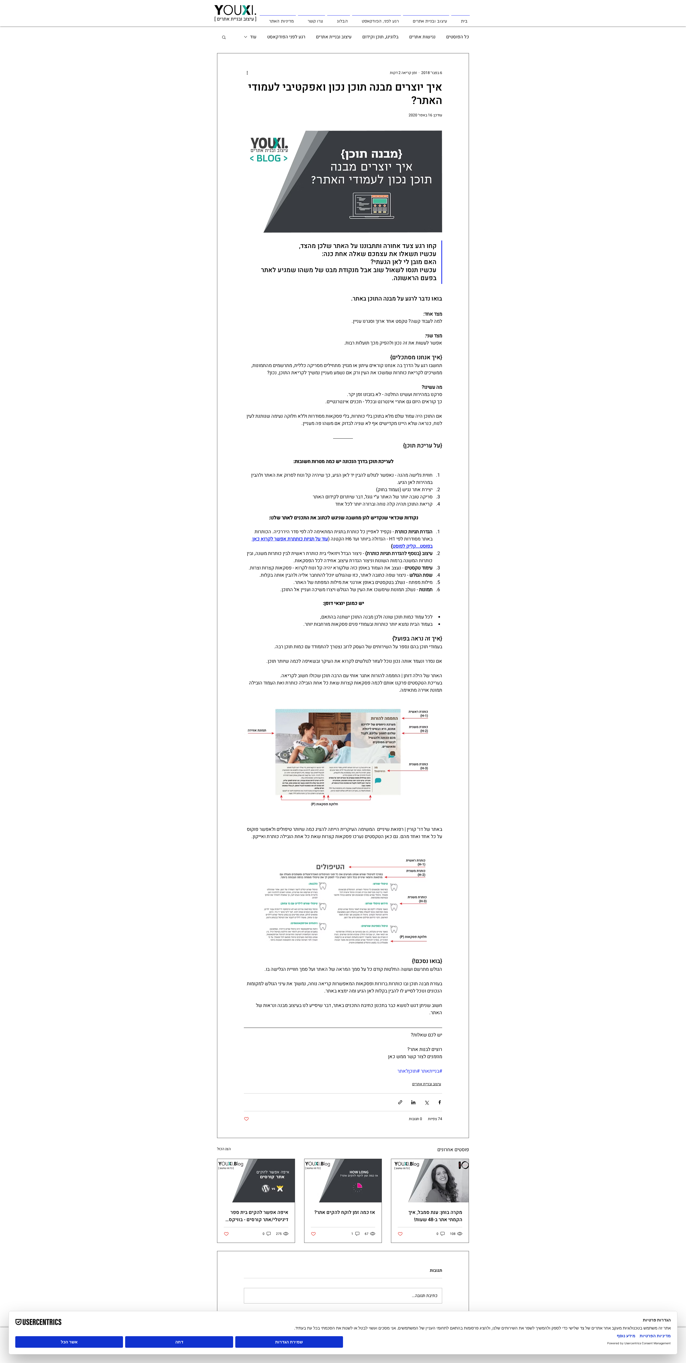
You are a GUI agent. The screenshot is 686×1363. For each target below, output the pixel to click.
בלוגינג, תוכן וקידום (380, 37)
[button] (223, 37)
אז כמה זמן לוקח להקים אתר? (344, 1212)
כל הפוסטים (457, 37)
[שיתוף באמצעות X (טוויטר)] (426, 1102)
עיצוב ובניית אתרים (334, 37)
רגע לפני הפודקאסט (286, 37)
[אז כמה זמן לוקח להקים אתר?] (343, 1180)
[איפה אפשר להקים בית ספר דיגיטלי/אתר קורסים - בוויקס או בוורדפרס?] (256, 1180)
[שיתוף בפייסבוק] (439, 1102)
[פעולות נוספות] (247, 72)
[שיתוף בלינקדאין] (413, 1102)
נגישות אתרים (422, 37)
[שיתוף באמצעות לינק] (400, 1102)
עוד (253, 37)
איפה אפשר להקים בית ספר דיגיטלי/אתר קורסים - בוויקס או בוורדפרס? (258, 1216)
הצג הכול (224, 1149)
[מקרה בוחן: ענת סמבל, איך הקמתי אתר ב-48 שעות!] (430, 1180)
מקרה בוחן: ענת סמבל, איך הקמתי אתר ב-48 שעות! (435, 1216)
